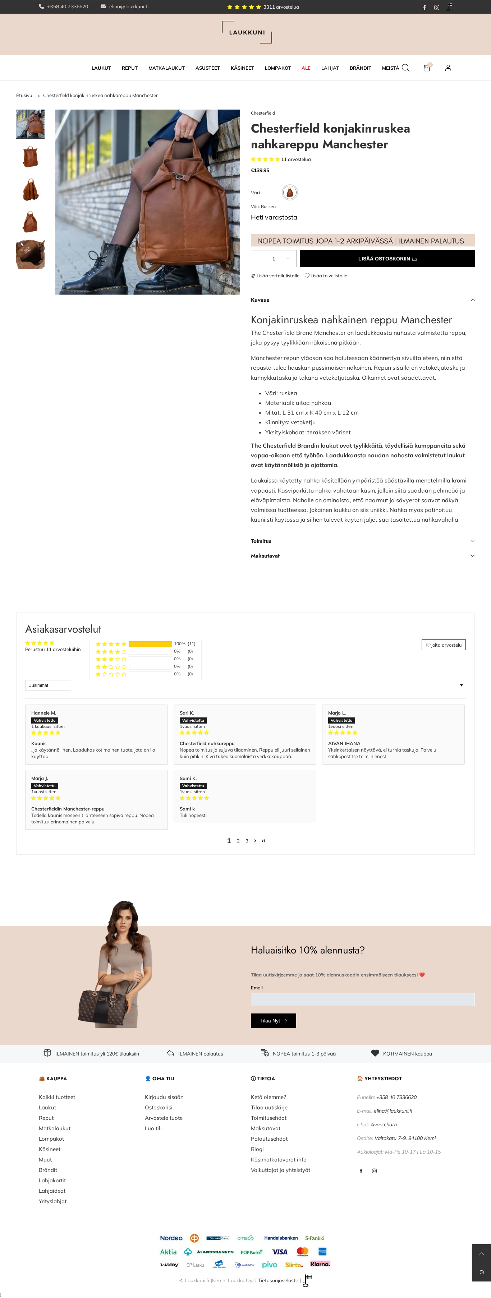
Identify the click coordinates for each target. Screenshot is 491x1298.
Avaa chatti (384, 1124)
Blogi (257, 1149)
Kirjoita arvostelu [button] (444, 645)
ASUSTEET (208, 68)
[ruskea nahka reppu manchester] (30, 222)
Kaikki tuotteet (57, 1097)
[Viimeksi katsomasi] (481, 1272)
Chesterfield (263, 113)
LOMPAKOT (278, 68)
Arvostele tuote (164, 1117)
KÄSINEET (242, 68)
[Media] (226, 280)
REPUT (130, 68)
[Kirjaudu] (448, 68)
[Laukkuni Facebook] (361, 1171)
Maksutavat (265, 556)
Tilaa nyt (270, 1021)
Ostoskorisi (159, 1107)
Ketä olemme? (268, 1097)
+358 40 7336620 (67, 6)
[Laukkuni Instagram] (374, 1171)
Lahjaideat (52, 1190)
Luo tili (153, 1128)
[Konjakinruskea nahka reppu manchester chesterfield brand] (147, 202)
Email (257, 987)
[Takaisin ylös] (481, 1253)
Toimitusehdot (268, 1117)
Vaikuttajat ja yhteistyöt (280, 1170)
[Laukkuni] (245, 33)
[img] (96, 732)
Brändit (48, 1170)
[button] (71, 202)
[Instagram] (437, 7)
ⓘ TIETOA (263, 1078)
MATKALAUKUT (166, 68)
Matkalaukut (54, 1128)
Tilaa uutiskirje (269, 1107)
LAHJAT (330, 68)
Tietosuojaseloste (278, 1280)
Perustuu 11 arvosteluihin (53, 649)
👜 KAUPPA (53, 1078)
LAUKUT (101, 68)
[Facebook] (424, 7)
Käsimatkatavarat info (279, 1159)
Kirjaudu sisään (164, 1097)
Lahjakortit (52, 1180)
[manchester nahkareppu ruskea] (30, 156)
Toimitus (261, 541)
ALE (306, 68)
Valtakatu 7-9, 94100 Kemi (405, 1138)
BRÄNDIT (360, 68)
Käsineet (49, 1149)
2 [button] (238, 841)
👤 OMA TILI (159, 1078)
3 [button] (247, 841)
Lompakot (51, 1138)
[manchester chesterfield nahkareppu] (30, 189)
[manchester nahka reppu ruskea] (30, 254)
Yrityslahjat (52, 1201)
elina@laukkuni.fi (128, 6)
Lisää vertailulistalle (277, 275)
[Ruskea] (290, 192)
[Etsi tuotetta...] (405, 68)
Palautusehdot (269, 1138)
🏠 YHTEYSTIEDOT (379, 1078)
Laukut (47, 1107)
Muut (45, 1159)
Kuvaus (260, 300)
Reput (46, 1117)
